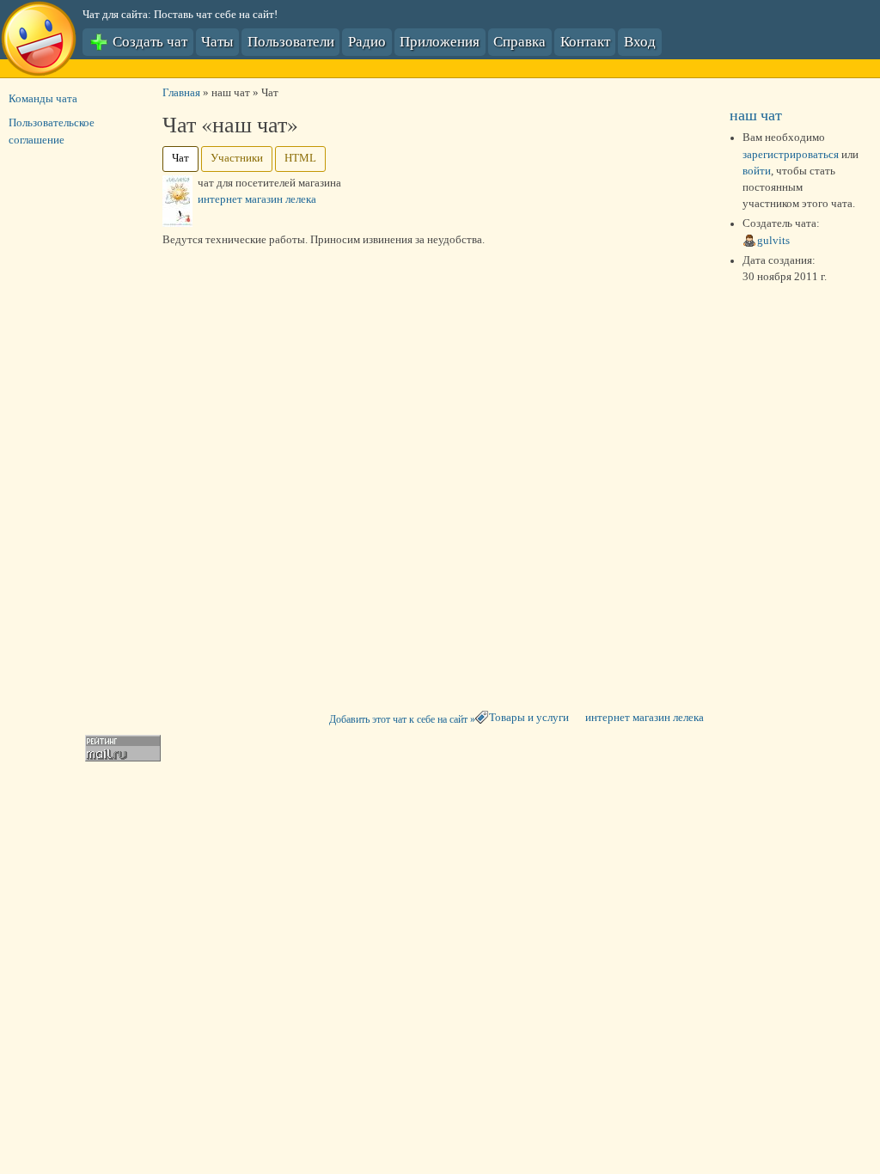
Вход (640, 41)
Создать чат (148, 41)
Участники (237, 158)
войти (756, 171)
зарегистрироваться (790, 155)
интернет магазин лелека (644, 718)
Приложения (440, 41)
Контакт (585, 41)
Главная (181, 93)
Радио (367, 41)
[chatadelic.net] (38, 41)
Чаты (217, 41)
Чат (180, 158)
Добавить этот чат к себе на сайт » (402, 719)
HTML (300, 158)
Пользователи (291, 41)
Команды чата (43, 99)
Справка (519, 41)
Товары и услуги (529, 718)
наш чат (756, 114)
